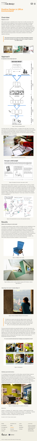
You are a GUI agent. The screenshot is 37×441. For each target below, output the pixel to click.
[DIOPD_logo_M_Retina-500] (8, 2)
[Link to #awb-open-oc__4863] (35, 4)
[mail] (32, 4)
